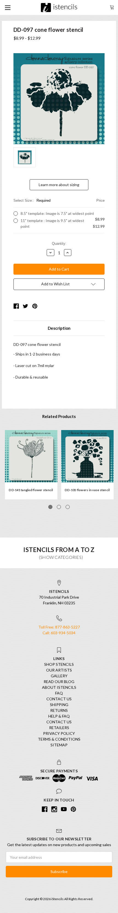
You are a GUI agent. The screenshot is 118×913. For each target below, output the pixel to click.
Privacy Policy (59, 733)
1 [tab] (50, 507)
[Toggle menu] (7, 7)
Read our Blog (59, 681)
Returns (59, 710)
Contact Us (59, 698)
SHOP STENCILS (59, 664)
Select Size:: (59, 200)
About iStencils (59, 687)
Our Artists (59, 670)
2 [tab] (59, 507)
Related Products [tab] (59, 416)
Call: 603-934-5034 (59, 632)
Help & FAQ (59, 716)
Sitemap (59, 745)
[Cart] (112, 7)
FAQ (59, 693)
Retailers (59, 727)
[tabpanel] (31, 464)
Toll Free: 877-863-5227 (59, 627)
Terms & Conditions (59, 739)
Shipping (59, 704)
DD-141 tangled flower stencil (31, 489)
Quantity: (59, 243)
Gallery (59, 675)
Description (59, 328)
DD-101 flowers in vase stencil (87, 489)
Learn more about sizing (59, 184)
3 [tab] (68, 507)
